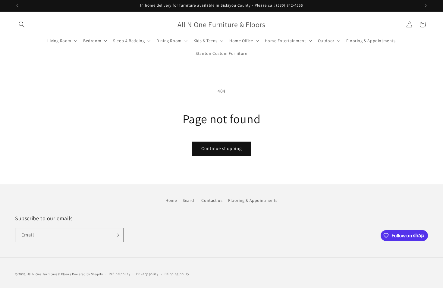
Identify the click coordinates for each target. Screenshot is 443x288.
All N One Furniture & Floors (49, 274)
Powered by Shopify (87, 274)
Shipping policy (177, 274)
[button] (21, 24)
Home (171, 200)
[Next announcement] (425, 5)
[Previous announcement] (17, 5)
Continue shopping (221, 148)
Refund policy (119, 274)
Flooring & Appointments (253, 200)
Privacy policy (147, 274)
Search (189, 200)
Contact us (211, 200)
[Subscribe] (116, 235)
